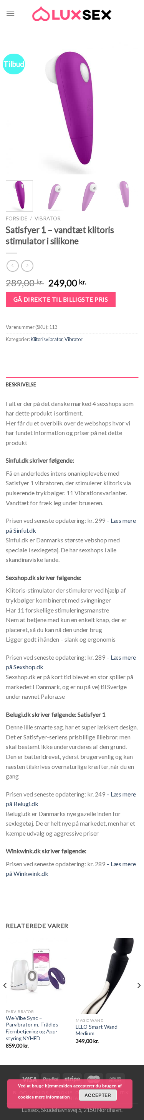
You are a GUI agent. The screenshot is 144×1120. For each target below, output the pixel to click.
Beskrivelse (21, 384)
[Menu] (10, 13)
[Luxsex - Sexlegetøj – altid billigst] (72, 13)
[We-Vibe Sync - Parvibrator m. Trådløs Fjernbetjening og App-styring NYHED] (37, 971)
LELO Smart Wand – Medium (99, 1030)
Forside (16, 218)
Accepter (97, 1095)
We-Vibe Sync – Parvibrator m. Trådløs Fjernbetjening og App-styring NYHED (32, 1028)
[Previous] (18, 108)
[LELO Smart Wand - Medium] (107, 976)
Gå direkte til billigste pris (60, 299)
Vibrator (48, 218)
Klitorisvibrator (47, 339)
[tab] (72, 384)
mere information (52, 1097)
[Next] (126, 108)
